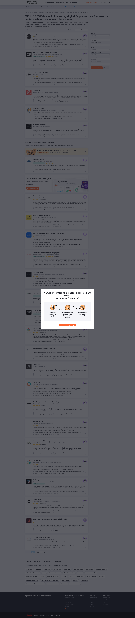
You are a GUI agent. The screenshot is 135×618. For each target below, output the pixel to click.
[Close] (92, 290)
